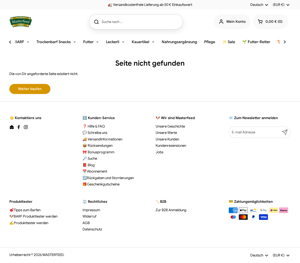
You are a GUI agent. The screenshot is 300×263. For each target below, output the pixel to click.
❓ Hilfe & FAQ (93, 126)
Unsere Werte (166, 133)
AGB (86, 223)
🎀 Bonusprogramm (98, 152)
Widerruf (89, 216)
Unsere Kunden (167, 139)
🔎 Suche (89, 158)
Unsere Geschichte (170, 126)
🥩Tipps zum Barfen (25, 210)
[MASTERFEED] (20, 21)
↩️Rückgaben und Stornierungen (108, 178)
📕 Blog (88, 165)
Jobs (159, 152)
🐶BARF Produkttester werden (33, 216)
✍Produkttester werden (28, 223)
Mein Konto (236, 21)
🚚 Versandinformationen (102, 139)
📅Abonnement (94, 171)
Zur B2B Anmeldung (171, 210)
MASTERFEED (53, 255)
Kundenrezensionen (171, 145)
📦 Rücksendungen (97, 145)
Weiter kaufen (30, 89)
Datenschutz (92, 229)
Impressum (91, 210)
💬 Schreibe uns (94, 133)
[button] (270, 21)
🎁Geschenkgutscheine (101, 184)
